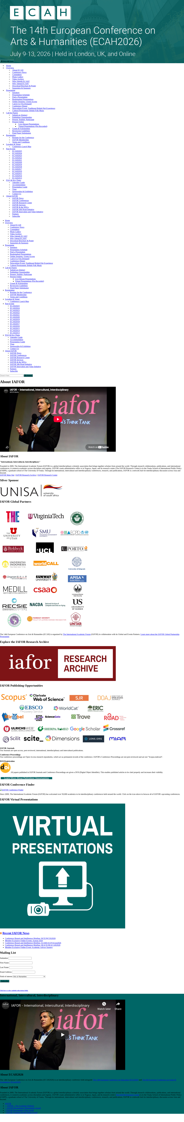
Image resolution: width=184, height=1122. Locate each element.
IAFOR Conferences (20, 200)
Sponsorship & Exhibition (22, 191)
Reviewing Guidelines (21, 131)
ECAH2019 (17, 164)
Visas (14, 189)
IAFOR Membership (20, 140)
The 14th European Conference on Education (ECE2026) (115, 1080)
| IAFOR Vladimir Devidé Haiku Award (21, 1113)
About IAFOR (12, 196)
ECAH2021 (17, 160)
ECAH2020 (17, 162)
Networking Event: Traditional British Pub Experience (33, 108)
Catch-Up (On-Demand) (22, 104)
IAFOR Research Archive (26, 475)
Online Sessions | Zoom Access (24, 102)
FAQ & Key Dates (13, 180)
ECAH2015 (17, 173)
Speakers (15, 93)
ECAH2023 (17, 155)
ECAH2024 (17, 153)
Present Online (18, 122)
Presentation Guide (19, 187)
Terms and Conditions (21, 142)
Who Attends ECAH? (21, 81)
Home (8, 66)
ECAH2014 (17, 176)
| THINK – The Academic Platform (19, 1106)
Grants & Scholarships (21, 128)
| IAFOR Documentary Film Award (19, 1110)
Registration (11, 135)
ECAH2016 (17, 171)
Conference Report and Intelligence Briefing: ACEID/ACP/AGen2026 (33, 943)
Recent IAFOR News (16, 933)
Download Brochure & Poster (24, 86)
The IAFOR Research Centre (127, 1095)
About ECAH (17, 70)
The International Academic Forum (77, 634)
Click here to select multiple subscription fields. (14, 990)
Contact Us (16, 194)
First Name (4, 963)
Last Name (4, 967)
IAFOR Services (19, 205)
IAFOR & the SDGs (20, 207)
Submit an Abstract (19, 115)
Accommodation (18, 185)
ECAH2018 (17, 167)
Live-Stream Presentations (28, 124)
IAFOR (8, 1104)
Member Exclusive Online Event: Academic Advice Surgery (29, 947)
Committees (17, 75)
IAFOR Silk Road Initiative (23, 209)
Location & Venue (13, 144)
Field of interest (6, 976)
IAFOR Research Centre (22, 203)
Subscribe (16, 216)
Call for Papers (12, 113)
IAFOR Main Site (7, 475)
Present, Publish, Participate (23, 120)
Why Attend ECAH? (20, 84)
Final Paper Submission (21, 133)
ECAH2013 (17, 178)
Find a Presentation (19, 97)
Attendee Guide (18, 182)
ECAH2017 (17, 169)
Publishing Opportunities (22, 117)
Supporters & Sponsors (21, 88)
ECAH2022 (17, 158)
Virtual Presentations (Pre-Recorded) (32, 126)
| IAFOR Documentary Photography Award (23, 1108)
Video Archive (18, 79)
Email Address (6, 972)
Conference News (19, 72)
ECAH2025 (17, 151)
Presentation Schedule (21, 95)
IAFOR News (18, 198)
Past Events (10, 149)
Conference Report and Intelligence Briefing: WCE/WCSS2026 (30, 938)
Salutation (4, 958)
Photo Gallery (17, 77)
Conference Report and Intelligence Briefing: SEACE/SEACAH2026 (32, 945)
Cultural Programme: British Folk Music (28, 111)
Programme (10, 90)
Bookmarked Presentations (22, 99)
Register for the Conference (23, 137)
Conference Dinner (19, 106)
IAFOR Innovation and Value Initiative (27, 212)
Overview (10, 68)
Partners (15, 214)
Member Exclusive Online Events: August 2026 (24, 941)
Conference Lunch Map (21, 146)
